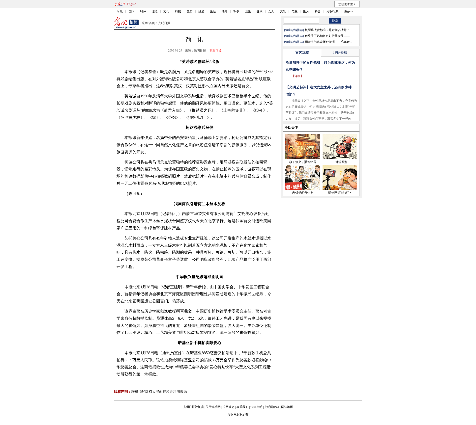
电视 (295, 11)
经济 (201, 11)
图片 (306, 11)
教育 (190, 11)
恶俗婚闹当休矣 (302, 192)
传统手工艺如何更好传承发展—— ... (329, 36)
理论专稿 (340, 52)
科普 (318, 11)
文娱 (283, 11)
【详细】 (297, 76)
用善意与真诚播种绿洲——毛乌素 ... (329, 42)
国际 (131, 11)
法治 (225, 11)
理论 (155, 11)
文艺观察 (302, 52)
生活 (213, 11)
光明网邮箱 (271, 407)
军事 (236, 11)
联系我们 (242, 407)
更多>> (349, 11)
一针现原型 (339, 162)
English (131, 4)
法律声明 (256, 407)
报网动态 (229, 407)
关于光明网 (213, 407)
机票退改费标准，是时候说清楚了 (327, 30)
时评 (143, 11)
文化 (166, 11)
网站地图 (287, 407)
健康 (260, 11)
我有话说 (215, 50)
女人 (271, 11)
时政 (120, 11)
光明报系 (332, 11)
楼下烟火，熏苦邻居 (302, 162)
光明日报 (164, 23)
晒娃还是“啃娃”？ (340, 192)
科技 (178, 11)
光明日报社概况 (193, 407)
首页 (144, 23)
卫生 (248, 11)
